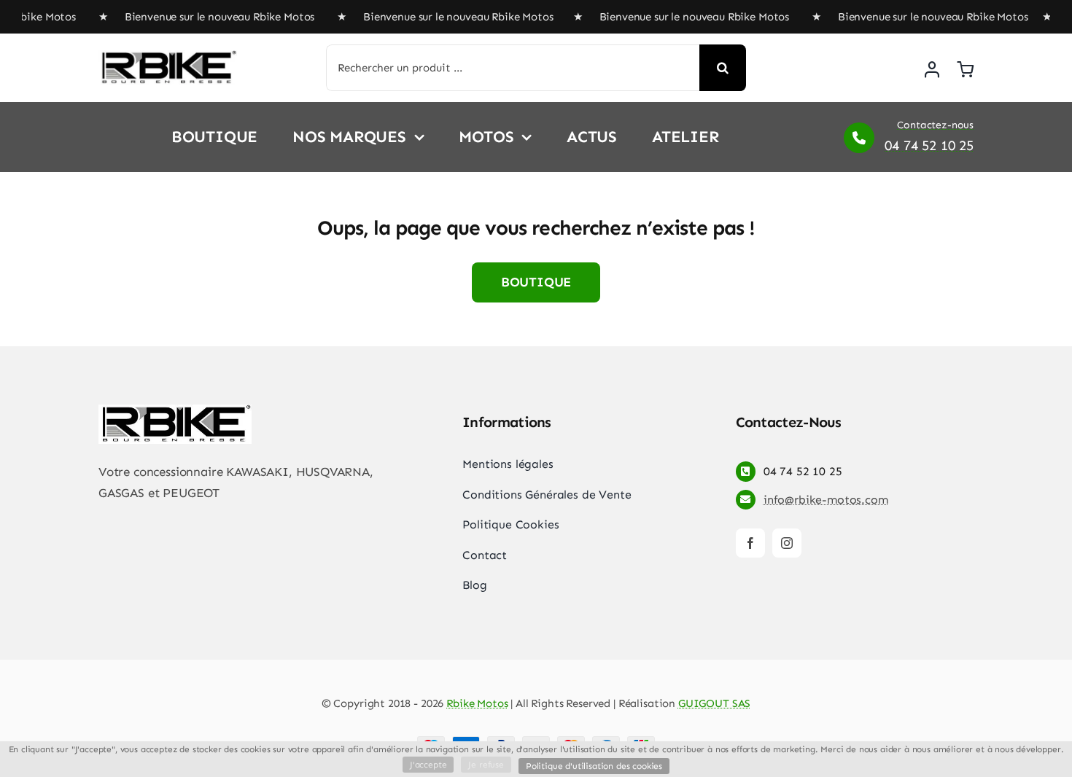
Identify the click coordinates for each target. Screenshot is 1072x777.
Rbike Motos (477, 703)
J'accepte (428, 765)
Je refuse (485, 765)
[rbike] (167, 56)
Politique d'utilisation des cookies (594, 766)
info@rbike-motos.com (826, 500)
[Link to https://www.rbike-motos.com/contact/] (859, 137)
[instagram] (786, 543)
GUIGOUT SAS (714, 703)
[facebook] (750, 543)
